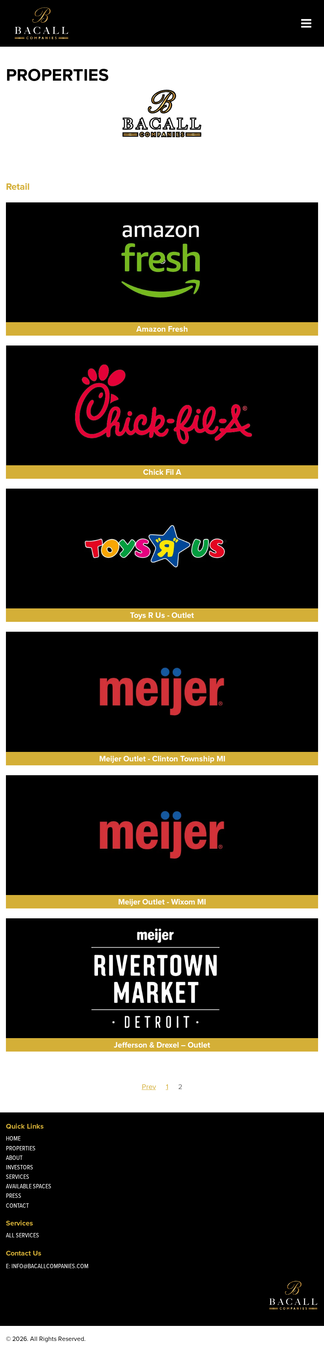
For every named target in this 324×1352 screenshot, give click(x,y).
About (14, 1157)
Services (17, 1176)
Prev (149, 1087)
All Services (22, 1235)
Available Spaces (28, 1186)
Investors (19, 1167)
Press (13, 1195)
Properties (21, 1148)
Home (13, 1138)
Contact (17, 1205)
